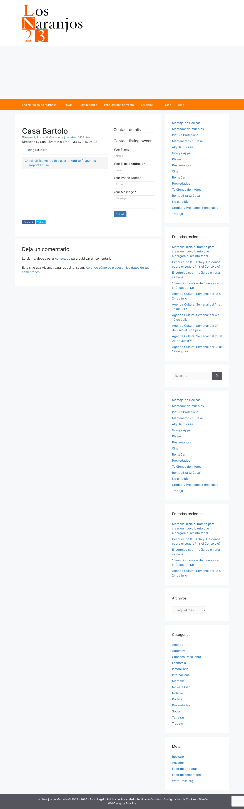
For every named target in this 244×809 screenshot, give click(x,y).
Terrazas (178, 717)
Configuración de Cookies (180, 799)
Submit (120, 214)
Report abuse (39, 165)
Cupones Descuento (186, 657)
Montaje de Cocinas (186, 123)
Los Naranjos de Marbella (39, 105)
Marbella (178, 681)
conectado (62, 258)
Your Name (123, 149)
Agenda (177, 645)
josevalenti (70, 137)
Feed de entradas (185, 769)
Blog (181, 105)
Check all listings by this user (45, 160)
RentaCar (178, 177)
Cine (168, 105)
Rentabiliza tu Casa (186, 195)
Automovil (179, 651)
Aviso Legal (97, 799)
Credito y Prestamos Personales (195, 208)
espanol (30, 137)
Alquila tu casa (182, 147)
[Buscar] (217, 376)
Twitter (40, 222)
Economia (179, 663)
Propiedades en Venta (119, 105)
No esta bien (181, 201)
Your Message (125, 192)
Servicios (147, 105)
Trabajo (177, 214)
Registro (178, 756)
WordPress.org (182, 781)
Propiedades (181, 183)
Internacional (181, 675)
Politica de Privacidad (121, 799)
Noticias (178, 693)
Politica (177, 699)
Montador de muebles (188, 129)
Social (176, 711)
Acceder (178, 762)
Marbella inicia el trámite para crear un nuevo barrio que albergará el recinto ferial (193, 251)
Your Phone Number (128, 178)
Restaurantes (88, 105)
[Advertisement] (122, 73)
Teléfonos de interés (186, 189)
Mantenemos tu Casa (187, 141)
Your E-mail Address (130, 164)
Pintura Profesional (185, 135)
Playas (68, 105)
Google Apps (181, 153)
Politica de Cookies (148, 799)
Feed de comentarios (187, 775)
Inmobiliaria (180, 669)
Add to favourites (83, 160)
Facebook (28, 222)
